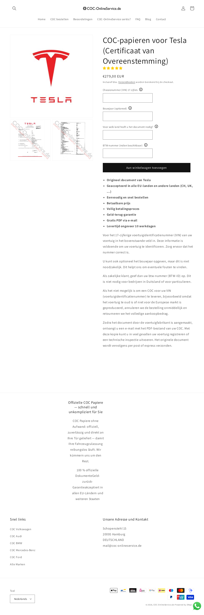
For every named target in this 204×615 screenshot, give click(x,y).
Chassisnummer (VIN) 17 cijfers (120, 90)
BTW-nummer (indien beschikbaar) (122, 145)
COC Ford (16, 557)
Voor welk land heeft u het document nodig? (128, 127)
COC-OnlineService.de (164, 604)
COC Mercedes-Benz (22, 550)
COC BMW (16, 543)
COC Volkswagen (20, 529)
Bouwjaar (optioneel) (115, 108)
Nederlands (20, 599)
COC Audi (16, 536)
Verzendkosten (126, 81)
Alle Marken (17, 564)
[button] (14, 8)
